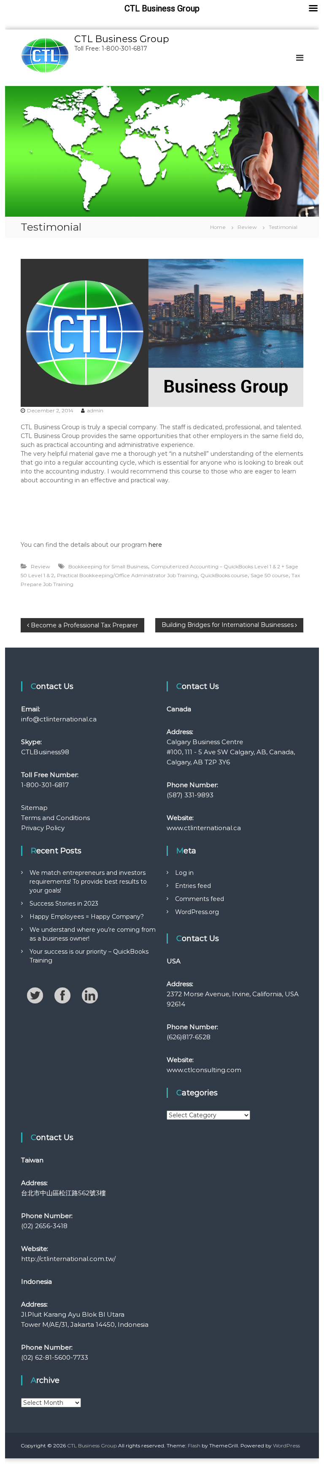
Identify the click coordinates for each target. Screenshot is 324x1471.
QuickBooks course (224, 575)
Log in (184, 873)
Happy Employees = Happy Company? (87, 916)
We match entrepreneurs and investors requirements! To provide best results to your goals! (88, 881)
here (155, 545)
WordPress (286, 1445)
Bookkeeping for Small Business (108, 566)
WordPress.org (197, 912)
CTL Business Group (121, 39)
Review (247, 227)
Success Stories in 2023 (64, 903)
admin (95, 410)
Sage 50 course (270, 575)
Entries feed (193, 886)
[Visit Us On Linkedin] (89, 994)
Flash (194, 1445)
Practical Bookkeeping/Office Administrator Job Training (127, 575)
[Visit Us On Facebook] (62, 994)
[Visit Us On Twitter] (35, 994)
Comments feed (199, 899)
